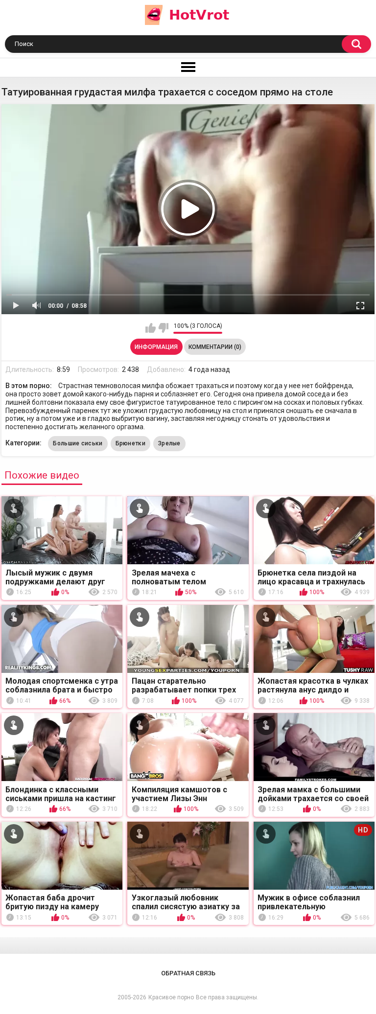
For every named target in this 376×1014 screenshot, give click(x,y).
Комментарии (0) (214, 347)
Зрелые (169, 443)
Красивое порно (171, 997)
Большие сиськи (77, 443)
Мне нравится (150, 328)
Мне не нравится (163, 328)
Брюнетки (130, 443)
